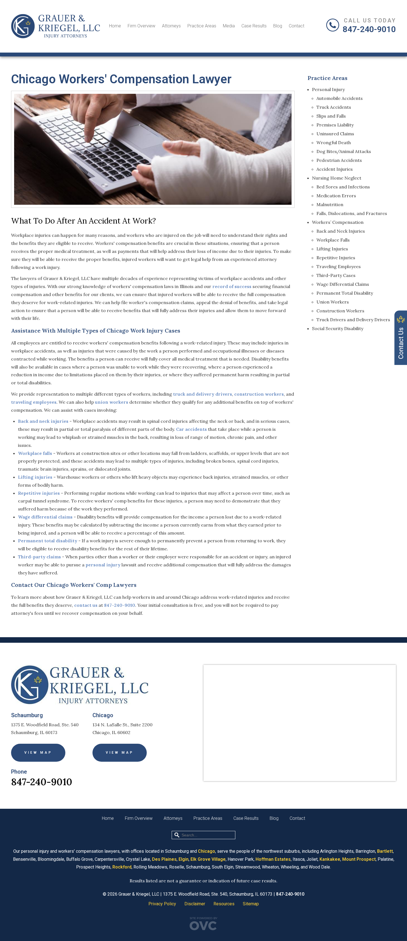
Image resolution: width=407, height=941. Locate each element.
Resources (224, 903)
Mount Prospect (359, 859)
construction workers (259, 394)
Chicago (206, 851)
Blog (277, 25)
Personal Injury (328, 89)
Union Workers (332, 302)
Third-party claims (39, 556)
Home (115, 25)
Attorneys (171, 25)
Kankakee (330, 859)
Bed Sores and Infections (343, 187)
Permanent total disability (47, 540)
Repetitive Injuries (335, 257)
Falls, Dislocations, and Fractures (351, 213)
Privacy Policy (162, 903)
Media (229, 25)
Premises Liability (335, 125)
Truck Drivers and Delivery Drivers (353, 319)
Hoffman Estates (273, 859)
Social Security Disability (337, 328)
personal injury (103, 564)
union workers (111, 402)
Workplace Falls (333, 240)
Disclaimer (194, 903)
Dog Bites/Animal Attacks (343, 151)
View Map (38, 753)
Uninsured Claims (335, 133)
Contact (296, 25)
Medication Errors (336, 195)
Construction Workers (340, 310)
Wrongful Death (333, 142)
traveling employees (33, 402)
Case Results (254, 25)
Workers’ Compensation (338, 222)
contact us (85, 605)
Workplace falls (35, 453)
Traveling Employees (338, 266)
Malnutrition (329, 204)
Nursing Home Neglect (336, 178)
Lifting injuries (35, 477)
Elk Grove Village (208, 859)
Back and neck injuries (43, 421)
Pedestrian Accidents (339, 160)
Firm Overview (141, 25)
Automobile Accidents (339, 98)
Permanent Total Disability (344, 293)
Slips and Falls (331, 116)
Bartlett (385, 851)
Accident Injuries (334, 169)
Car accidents (191, 429)
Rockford (122, 867)
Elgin (184, 859)
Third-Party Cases (336, 275)
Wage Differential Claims (342, 284)
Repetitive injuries (39, 493)
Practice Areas (201, 25)
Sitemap (251, 903)
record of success (231, 286)
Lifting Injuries (332, 249)
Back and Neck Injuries (340, 231)
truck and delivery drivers (202, 394)
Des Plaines (164, 859)
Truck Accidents (333, 107)
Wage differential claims (45, 517)
